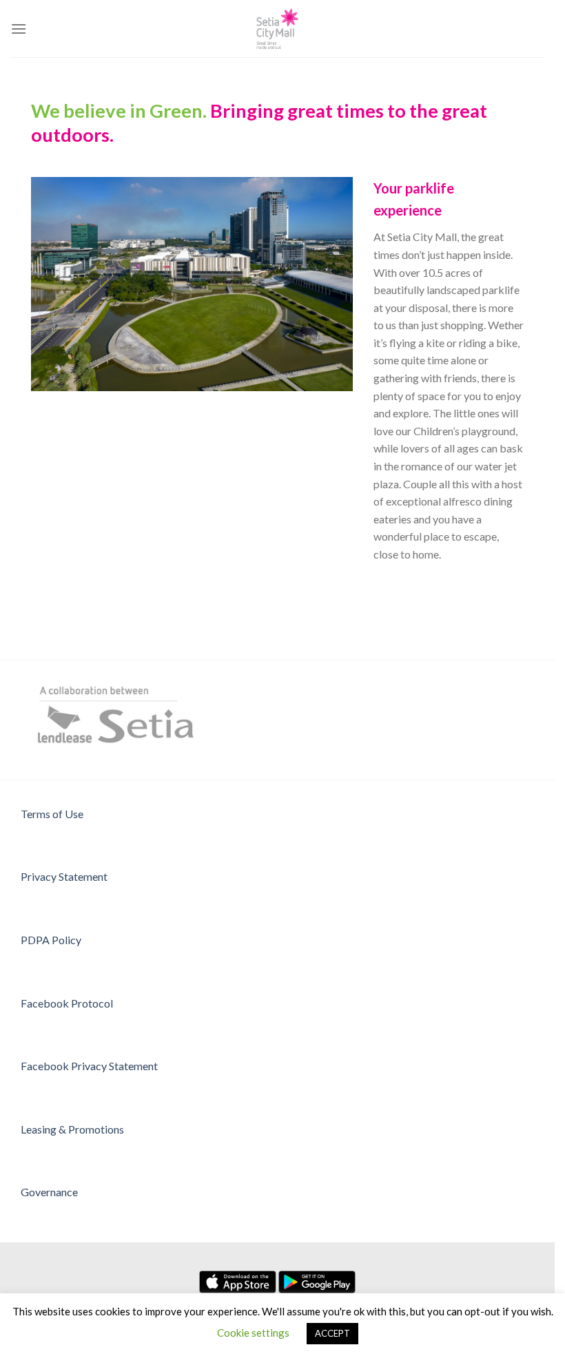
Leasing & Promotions (72, 1129)
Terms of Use (52, 813)
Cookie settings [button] (253, 1332)
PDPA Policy (51, 939)
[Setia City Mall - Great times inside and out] (277, 28)
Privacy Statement (64, 876)
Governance (49, 1191)
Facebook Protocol (67, 1003)
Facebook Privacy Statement (89, 1065)
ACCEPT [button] (332, 1333)
